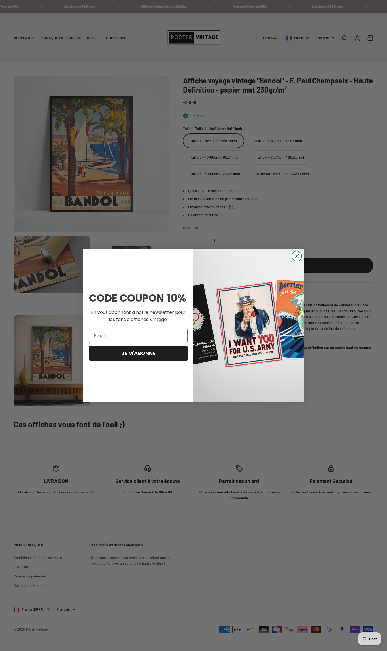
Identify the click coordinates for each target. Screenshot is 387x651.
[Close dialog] (297, 256)
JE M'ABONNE (138, 353)
